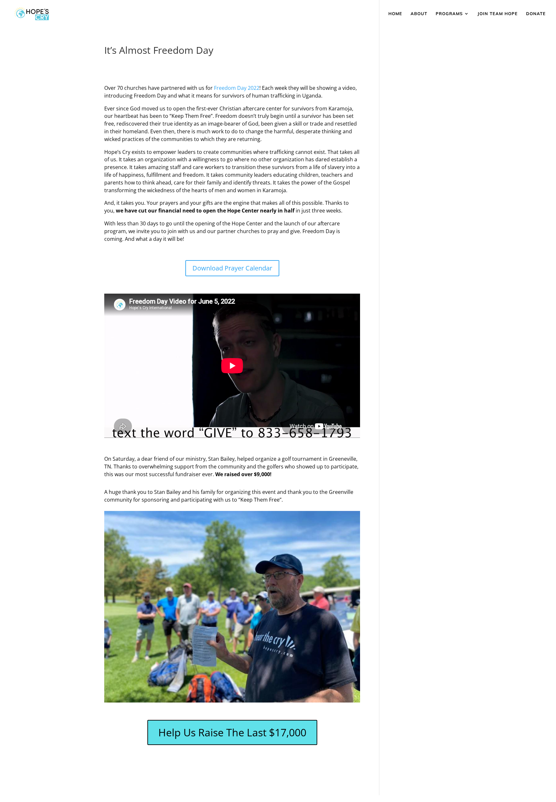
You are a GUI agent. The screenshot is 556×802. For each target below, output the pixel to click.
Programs (449, 13)
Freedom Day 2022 (236, 87)
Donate (536, 13)
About (419, 13)
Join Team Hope (497, 13)
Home (395, 13)
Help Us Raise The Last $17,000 (232, 732)
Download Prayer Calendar (232, 268)
